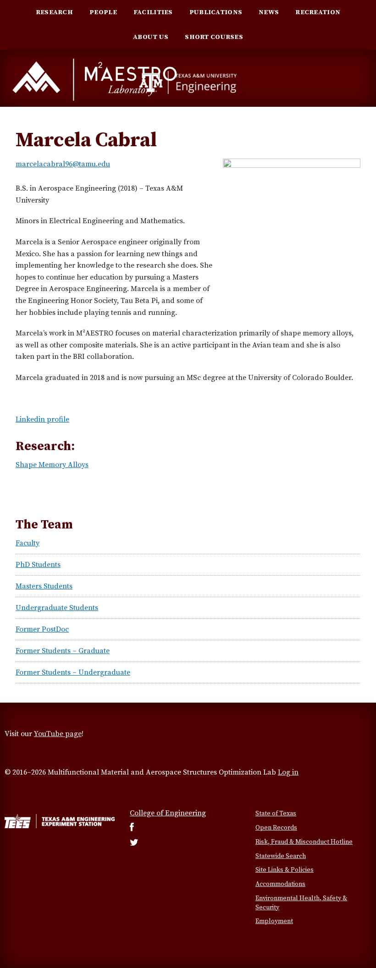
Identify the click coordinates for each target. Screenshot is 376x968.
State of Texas (275, 813)
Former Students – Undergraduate (73, 672)
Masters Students (44, 586)
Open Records (276, 828)
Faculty (27, 543)
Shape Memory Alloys (52, 464)
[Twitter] (134, 843)
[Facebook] (132, 828)
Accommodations (280, 884)
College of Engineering (168, 813)
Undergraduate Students (57, 607)
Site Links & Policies (284, 870)
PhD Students (38, 564)
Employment (274, 921)
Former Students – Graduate (63, 650)
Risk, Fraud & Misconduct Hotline (304, 842)
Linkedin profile (42, 419)
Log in (288, 772)
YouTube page (58, 733)
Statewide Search (280, 856)
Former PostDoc (42, 629)
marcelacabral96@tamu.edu (63, 164)
